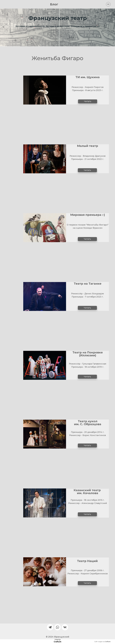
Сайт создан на (102, 641)
